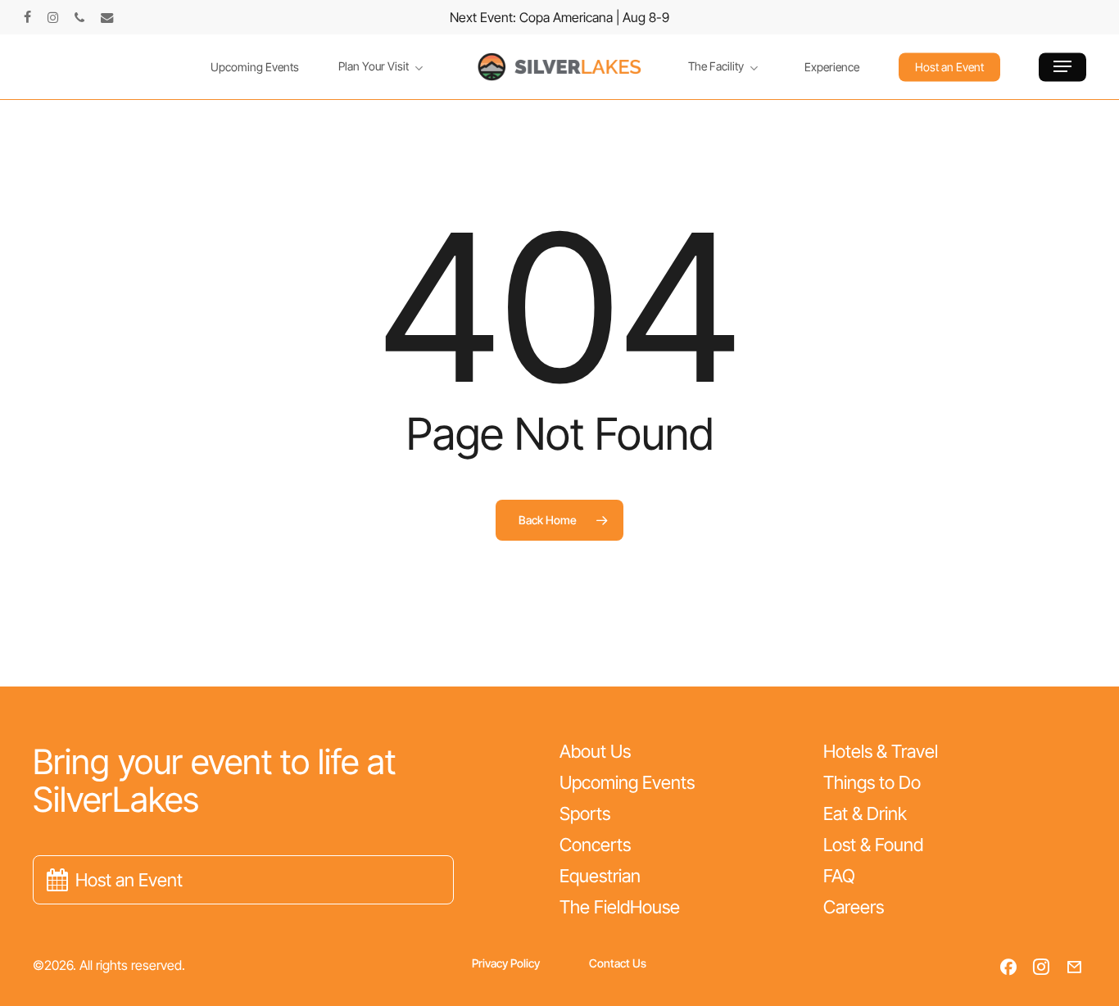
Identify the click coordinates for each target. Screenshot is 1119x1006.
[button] (1062, 66)
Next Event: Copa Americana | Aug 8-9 (559, 17)
